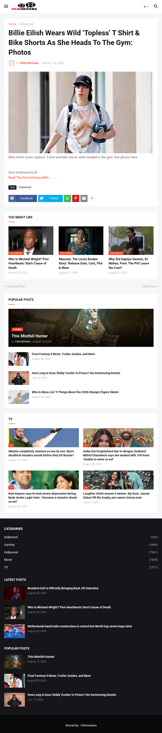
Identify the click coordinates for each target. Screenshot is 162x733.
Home (12, 24)
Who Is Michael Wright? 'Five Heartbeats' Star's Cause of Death (28, 263)
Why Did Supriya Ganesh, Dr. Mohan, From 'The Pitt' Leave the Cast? (129, 263)
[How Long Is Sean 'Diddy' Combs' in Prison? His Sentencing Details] (18, 378)
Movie (81, 559)
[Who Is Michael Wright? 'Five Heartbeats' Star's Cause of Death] (14, 612)
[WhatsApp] (67, 198)
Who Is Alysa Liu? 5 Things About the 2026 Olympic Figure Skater (75, 392)
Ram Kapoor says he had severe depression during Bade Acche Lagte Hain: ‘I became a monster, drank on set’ (42, 497)
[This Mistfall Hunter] (14, 662)
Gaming (81, 544)
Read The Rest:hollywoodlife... (29, 177)
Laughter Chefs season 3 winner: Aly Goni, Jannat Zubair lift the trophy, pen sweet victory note (116, 495)
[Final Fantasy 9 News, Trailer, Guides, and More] (18, 359)
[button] (6, 6)
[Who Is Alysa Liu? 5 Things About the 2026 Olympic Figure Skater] (18, 397)
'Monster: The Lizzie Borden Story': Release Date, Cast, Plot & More (81, 263)
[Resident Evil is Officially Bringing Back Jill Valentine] (14, 593)
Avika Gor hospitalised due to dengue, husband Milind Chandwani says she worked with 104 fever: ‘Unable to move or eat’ (116, 455)
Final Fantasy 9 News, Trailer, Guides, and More (63, 354)
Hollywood (27, 24)
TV (81, 567)
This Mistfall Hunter (41, 656)
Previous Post (16, 286)
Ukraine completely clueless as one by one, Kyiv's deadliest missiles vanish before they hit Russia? (41, 453)
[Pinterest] (75, 198)
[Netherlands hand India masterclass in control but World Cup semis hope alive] (14, 631)
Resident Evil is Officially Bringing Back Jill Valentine (63, 588)
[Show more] (92, 198)
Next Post (148, 286)
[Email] (84, 198)
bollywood (81, 537)
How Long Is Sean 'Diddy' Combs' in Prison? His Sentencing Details (76, 373)
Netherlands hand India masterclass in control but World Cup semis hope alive (80, 626)
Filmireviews (89, 725)
